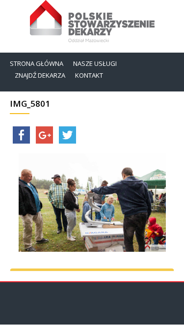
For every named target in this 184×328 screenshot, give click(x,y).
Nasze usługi (95, 63)
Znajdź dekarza (40, 75)
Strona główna (36, 63)
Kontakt (89, 75)
